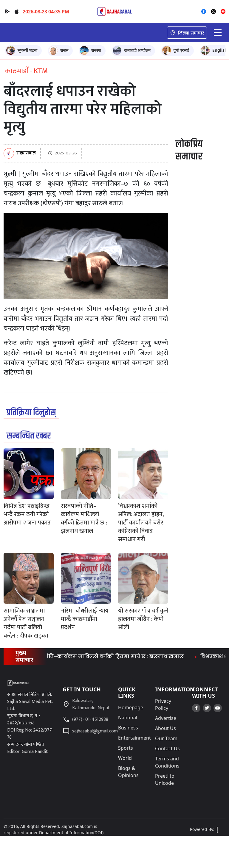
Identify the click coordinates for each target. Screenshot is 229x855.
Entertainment (134, 738)
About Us (165, 728)
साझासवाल (26, 153)
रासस (64, 50)
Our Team (166, 738)
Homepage (130, 707)
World (125, 758)
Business (128, 727)
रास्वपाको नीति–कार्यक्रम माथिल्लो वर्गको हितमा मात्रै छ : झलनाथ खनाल (90, 656)
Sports (125, 748)
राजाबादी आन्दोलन (137, 50)
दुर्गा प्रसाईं (181, 50)
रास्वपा (96, 50)
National (127, 717)
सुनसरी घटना (27, 50)
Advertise (165, 718)
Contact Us (167, 748)
